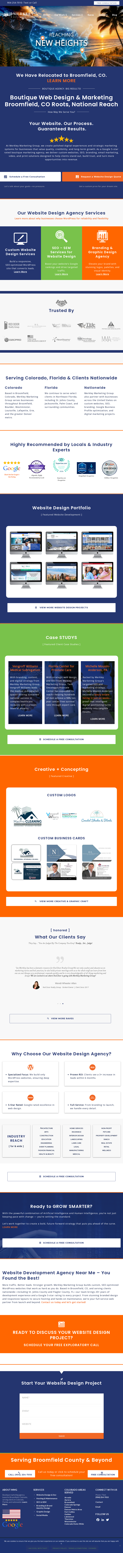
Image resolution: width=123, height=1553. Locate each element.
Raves (91, 15)
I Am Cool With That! (37, 1548)
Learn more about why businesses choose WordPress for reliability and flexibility (61, 218)
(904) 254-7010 (102, 1504)
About (46, 15)
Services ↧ (77, 15)
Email (97, 1514)
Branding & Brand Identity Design (44, 1514)
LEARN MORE (61, 81)
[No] (120, 1545)
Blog (114, 15)
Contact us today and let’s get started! (63, 1309)
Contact (103, 15)
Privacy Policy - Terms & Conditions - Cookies (74, 1548)
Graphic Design (43, 1519)
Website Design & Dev (46, 1502)
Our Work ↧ (60, 15)
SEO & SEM (41, 1509)
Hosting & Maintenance (46, 1506)
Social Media (42, 1522)
